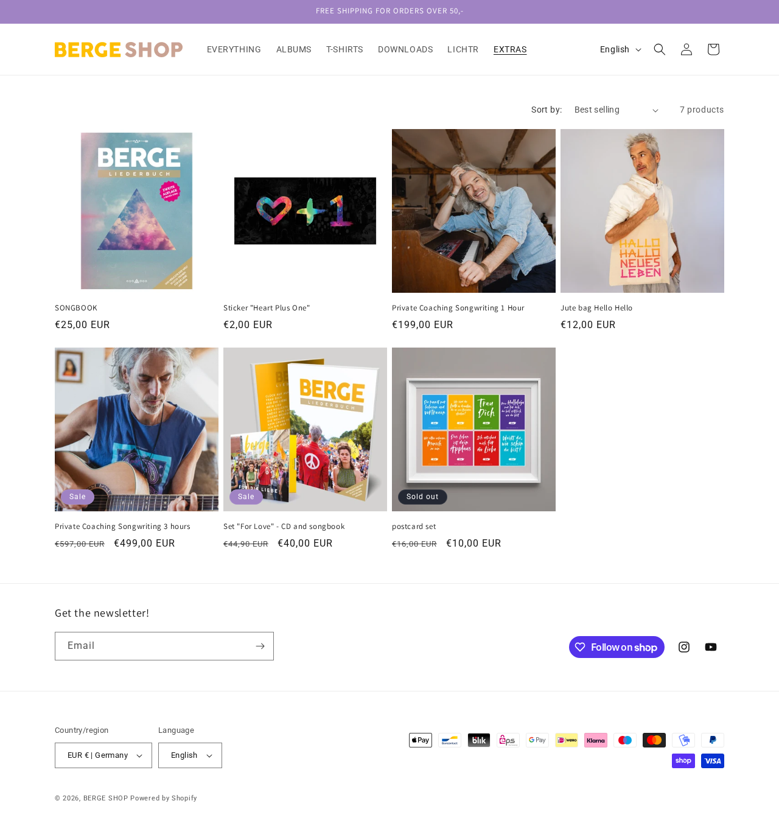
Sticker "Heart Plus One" (266, 308)
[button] (659, 49)
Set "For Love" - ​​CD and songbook (283, 526)
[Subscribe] (259, 646)
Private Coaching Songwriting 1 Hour (458, 308)
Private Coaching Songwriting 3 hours (122, 526)
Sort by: (546, 109)
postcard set (414, 526)
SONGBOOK (76, 308)
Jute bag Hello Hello (597, 308)
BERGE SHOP (105, 798)
